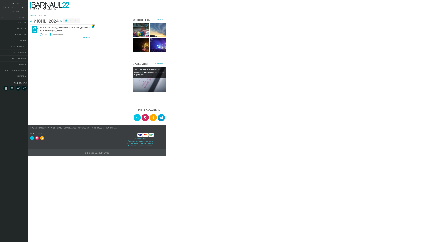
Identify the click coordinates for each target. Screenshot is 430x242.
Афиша (22, 64)
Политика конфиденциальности (140, 141)
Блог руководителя (15, 70)
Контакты (114, 128)
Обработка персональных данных (140, 143)
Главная (21, 29)
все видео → (160, 63)
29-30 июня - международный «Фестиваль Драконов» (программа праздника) (65, 29)
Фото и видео (19, 58)
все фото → (161, 19)
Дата (71, 21)
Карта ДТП (20, 34)
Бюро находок (18, 46)
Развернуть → (88, 38)
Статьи (22, 40)
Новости (21, 23)
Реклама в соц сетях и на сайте (140, 146)
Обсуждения (19, 52)
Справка (21, 76)
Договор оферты (140, 139)
